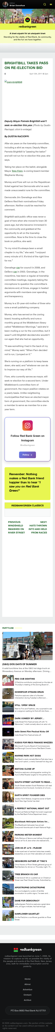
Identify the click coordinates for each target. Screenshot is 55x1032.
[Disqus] (27, 578)
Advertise (27, 989)
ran (18, 267)
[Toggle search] (45, 4)
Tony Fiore (17, 170)
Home (28, 979)
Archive (27, 1000)
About (27, 984)
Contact (27, 994)
